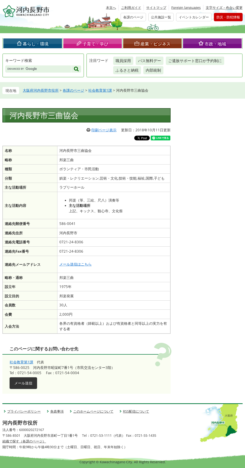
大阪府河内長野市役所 (41, 90)
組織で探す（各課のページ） (24, 441)
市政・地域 (215, 44)
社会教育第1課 (100, 90)
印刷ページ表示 (104, 130)
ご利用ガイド (131, 7)
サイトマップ (156, 7)
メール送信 (23, 383)
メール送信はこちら (75, 264)
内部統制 (153, 70)
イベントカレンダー (194, 17)
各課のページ (133, 17)
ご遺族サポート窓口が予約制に (195, 60)
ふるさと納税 (127, 70)
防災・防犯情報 (228, 17)
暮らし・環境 (36, 44)
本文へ (111, 7)
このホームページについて (93, 411)
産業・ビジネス (155, 44)
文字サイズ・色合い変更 (224, 7)
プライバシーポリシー (24, 411)
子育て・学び (95, 44)
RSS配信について (136, 411)
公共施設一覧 (161, 17)
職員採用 (123, 60)
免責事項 (57, 411)
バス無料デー (149, 60)
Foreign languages (186, 7)
